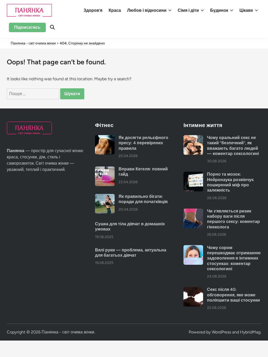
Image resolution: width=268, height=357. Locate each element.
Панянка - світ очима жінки (68, 332)
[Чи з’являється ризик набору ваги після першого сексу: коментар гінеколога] (193, 211)
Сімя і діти (188, 10)
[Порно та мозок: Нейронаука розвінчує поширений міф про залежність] (193, 174)
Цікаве (246, 10)
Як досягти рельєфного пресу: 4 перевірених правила (143, 143)
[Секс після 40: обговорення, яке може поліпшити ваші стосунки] (193, 289)
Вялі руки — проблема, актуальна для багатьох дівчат (130, 252)
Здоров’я (92, 10)
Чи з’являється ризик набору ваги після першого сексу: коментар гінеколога (233, 219)
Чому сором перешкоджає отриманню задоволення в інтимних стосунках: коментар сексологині (234, 258)
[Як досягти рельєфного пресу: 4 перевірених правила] (105, 138)
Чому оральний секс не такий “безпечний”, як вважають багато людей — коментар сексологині (233, 145)
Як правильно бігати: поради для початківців (143, 199)
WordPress (221, 332)
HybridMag (250, 332)
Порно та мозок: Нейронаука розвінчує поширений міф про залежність (230, 182)
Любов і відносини (146, 10)
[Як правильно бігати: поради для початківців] (105, 196)
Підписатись (27, 27)
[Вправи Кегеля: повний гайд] (105, 169)
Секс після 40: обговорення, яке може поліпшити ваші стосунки (233, 295)
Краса (115, 10)
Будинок (219, 10)
